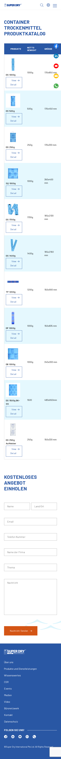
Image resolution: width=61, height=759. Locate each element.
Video (7, 701)
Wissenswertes (12, 675)
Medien (8, 695)
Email (56, 76)
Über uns (8, 662)
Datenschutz (11, 721)
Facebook (56, 46)
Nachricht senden (19, 630)
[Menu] (55, 5)
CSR (6, 682)
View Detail (13, 82)
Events (8, 688)
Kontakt (8, 714)
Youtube (56, 66)
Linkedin (56, 56)
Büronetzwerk (11, 708)
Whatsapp (56, 85)
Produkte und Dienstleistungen (20, 668)
